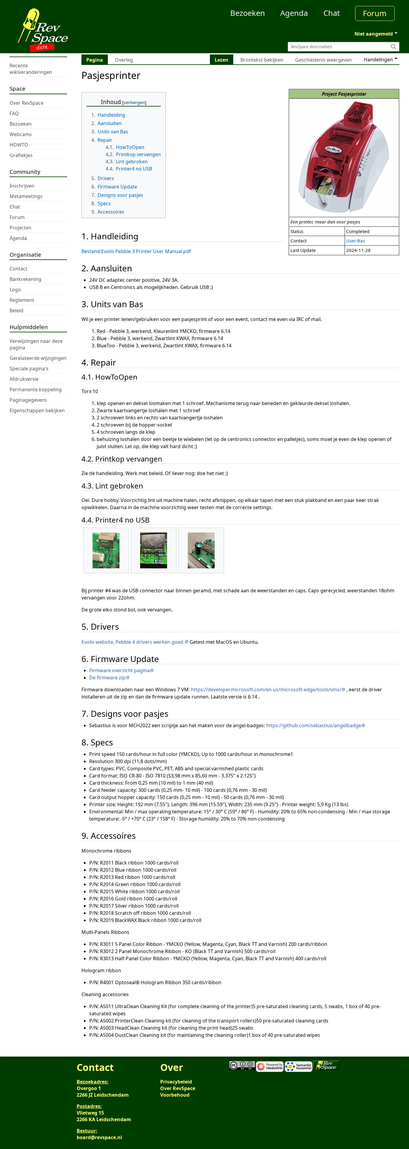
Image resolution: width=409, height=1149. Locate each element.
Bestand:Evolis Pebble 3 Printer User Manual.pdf (136, 251)
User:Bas (355, 241)
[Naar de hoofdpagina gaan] (58, 26)
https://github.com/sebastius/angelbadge (313, 725)
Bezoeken (247, 13)
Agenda (294, 13)
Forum (375, 13)
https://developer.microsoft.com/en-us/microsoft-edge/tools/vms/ (266, 689)
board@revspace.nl (99, 1137)
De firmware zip (107, 677)
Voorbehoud (175, 1095)
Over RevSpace (177, 1088)
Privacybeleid (176, 1081)
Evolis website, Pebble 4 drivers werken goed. (132, 642)
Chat (331, 13)
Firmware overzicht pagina (119, 670)
